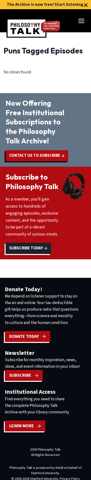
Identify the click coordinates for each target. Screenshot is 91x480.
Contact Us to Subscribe (35, 155)
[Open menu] (81, 21)
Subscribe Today (26, 248)
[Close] (86, 5)
